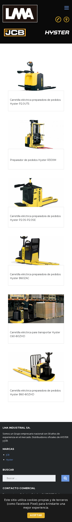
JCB (7, 454)
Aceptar (36, 515)
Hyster (9, 459)
